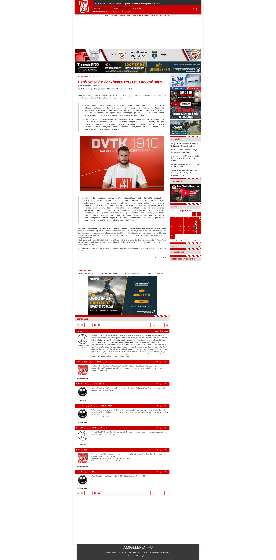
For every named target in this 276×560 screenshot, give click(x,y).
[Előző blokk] (95, 325)
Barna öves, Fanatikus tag (82, 347)
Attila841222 (82, 362)
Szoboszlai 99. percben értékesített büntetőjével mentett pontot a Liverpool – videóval (184, 172)
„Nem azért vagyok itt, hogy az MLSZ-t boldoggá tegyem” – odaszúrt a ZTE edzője (185, 158)
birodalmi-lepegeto (84, 406)
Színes (135, 4)
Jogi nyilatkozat (121, 552)
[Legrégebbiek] (99, 325)
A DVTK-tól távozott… (87, 273)
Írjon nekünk (154, 552)
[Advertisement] (138, 33)
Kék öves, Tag (83, 400)
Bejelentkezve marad (101, 12)
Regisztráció (117, 12)
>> (199, 211)
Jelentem (164, 331)
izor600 (80, 331)
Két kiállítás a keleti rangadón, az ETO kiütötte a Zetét (185, 165)
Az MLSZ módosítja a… (133, 273)
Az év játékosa (115, 4)
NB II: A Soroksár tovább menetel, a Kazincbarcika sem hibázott (184, 151)
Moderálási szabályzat (138, 552)
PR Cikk (142, 4)
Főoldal (80, 77)
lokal (79, 472)
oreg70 (80, 428)
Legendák (127, 4)
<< (172, 211)
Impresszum (109, 552)
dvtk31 (80, 384)
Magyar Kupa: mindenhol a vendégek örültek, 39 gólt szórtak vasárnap (184, 144)
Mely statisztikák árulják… (157, 273)
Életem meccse (153, 4)
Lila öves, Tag (82, 444)
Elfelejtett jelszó (127, 12)
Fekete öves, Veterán (82, 422)
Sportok (103, 4)
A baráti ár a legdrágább (110, 273)
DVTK (96, 4)
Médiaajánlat (165, 552)
